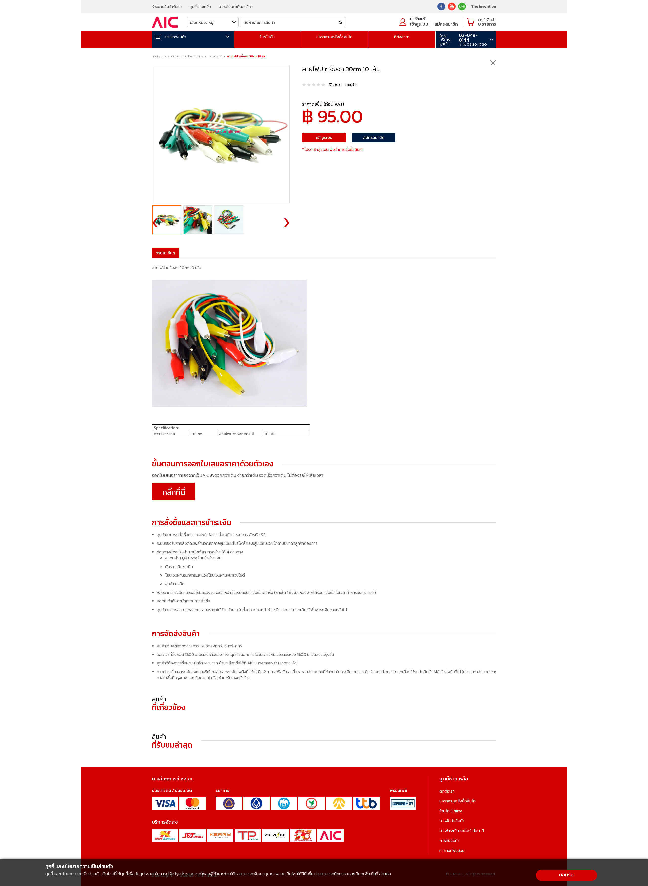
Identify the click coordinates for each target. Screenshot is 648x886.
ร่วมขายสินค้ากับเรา (167, 6)
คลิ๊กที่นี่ (173, 492)
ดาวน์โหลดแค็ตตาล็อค (235, 6)
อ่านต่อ (385, 873)
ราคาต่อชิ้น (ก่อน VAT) (323, 103)
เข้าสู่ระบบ (419, 24)
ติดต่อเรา (446, 791)
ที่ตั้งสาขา (402, 37)
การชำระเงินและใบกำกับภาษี (461, 831)
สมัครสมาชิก (446, 24)
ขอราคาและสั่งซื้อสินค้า (334, 37)
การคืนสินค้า (449, 840)
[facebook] (441, 6)
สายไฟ (217, 56)
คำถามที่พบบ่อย (451, 850)
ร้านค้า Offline (450, 811)
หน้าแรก (157, 56)
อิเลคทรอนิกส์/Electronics (185, 56)
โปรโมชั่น (267, 37)
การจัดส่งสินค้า (451, 821)
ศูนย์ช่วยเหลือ (200, 6)
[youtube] (452, 6)
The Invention (483, 6)
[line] (462, 6)
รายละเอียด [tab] (165, 253)
